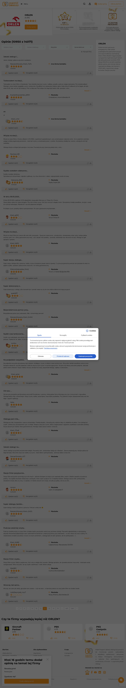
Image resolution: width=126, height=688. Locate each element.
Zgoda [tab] (39, 335)
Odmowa (41, 356)
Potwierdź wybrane (63, 356)
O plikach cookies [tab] (86, 335)
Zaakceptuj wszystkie (85, 356)
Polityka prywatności (50, 348)
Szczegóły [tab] (63, 335)
